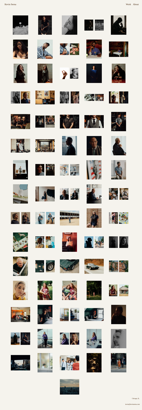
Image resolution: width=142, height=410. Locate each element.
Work (128, 4)
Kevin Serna (10, 4)
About (136, 4)
